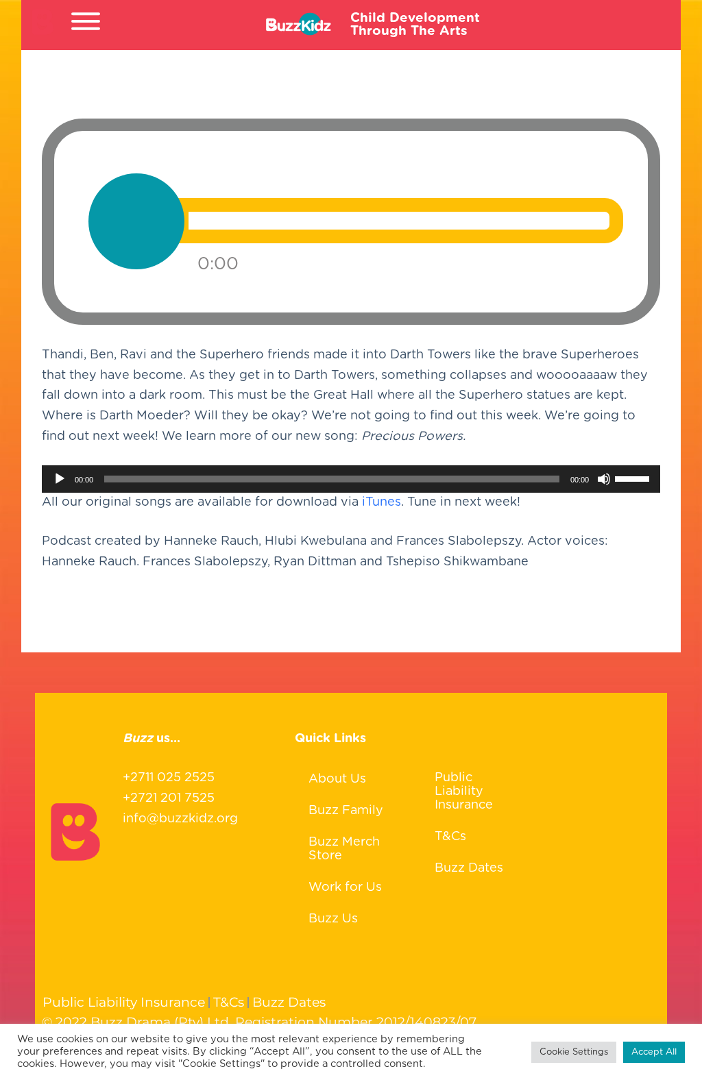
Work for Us (345, 887)
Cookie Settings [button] (574, 1052)
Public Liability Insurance (464, 791)
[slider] (634, 477)
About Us (337, 779)
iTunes (381, 502)
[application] (351, 479)
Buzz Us (333, 919)
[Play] (59, 479)
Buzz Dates (469, 868)
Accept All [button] (654, 1052)
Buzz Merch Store (344, 849)
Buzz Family (345, 811)
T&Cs (450, 837)
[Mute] (604, 479)
